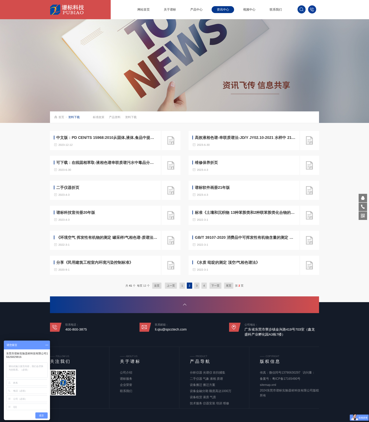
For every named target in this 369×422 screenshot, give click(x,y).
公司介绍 (126, 372)
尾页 (228, 285)
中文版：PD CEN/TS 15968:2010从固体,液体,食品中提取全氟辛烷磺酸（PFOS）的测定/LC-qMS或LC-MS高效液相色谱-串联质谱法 (106, 137)
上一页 (171, 285)
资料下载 (131, 117)
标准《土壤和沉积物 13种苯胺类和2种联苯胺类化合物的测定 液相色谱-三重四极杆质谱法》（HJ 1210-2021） (245, 212)
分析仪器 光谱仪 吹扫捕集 (207, 372)
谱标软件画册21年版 (212, 187)
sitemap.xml (268, 384)
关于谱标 (170, 9)
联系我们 (276, 9)
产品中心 (196, 9)
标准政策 (98, 117)
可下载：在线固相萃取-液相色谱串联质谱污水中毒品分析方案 (106, 162)
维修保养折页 (206, 162)
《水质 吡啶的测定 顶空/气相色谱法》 (227, 262)
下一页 (215, 285)
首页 (61, 117)
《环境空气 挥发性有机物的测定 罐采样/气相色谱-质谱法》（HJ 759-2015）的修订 (106, 237)
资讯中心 (223, 9)
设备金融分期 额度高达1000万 (210, 391)
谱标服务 (126, 378)
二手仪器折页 (67, 187)
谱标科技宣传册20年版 (75, 212)
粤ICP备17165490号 (286, 378)
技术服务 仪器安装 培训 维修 (209, 403)
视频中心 (249, 9)
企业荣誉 (126, 384)
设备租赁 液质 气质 (203, 397)
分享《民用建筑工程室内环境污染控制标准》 (94, 262)
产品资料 (115, 117)
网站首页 (143, 9)
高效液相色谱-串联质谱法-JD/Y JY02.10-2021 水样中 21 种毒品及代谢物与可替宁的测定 (245, 137)
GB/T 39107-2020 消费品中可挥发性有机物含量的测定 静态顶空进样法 (245, 237)
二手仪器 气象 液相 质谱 (206, 378)
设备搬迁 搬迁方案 (202, 384)
